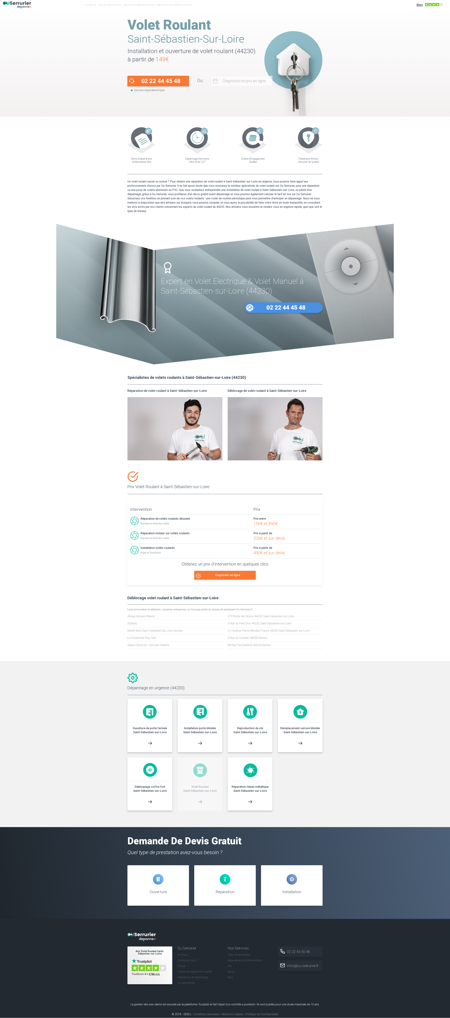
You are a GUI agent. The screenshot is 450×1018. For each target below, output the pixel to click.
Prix (230, 966)
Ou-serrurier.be (186, 983)
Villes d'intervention (239, 954)
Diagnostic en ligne (227, 575)
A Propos (183, 954)
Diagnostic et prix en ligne (244, 81)
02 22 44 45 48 (160, 81)
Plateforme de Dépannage (193, 977)
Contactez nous (187, 960)
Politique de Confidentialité (262, 1014)
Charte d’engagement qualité (195, 972)
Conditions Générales (206, 1014)
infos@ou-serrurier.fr (303, 966)
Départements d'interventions (245, 960)
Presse (181, 966)
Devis (231, 972)
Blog (230, 977)
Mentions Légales (232, 1014)
